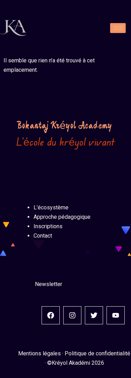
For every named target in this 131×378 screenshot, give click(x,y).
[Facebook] (51, 315)
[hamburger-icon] (118, 28)
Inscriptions (48, 226)
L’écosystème (51, 207)
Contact (43, 235)
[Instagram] (72, 315)
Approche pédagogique (62, 217)
